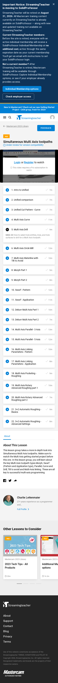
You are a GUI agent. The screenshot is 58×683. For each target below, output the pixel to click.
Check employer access (18, 96)
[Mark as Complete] (46, 190)
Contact (8, 626)
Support (8, 620)
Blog (6, 631)
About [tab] (7, 436)
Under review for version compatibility (25, 145)
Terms (7, 641)
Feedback (46, 128)
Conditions (30, 655)
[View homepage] (17, 604)
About (7, 615)
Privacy (7, 636)
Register (29, 162)
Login (17, 162)
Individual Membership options (22, 89)
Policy (42, 655)
